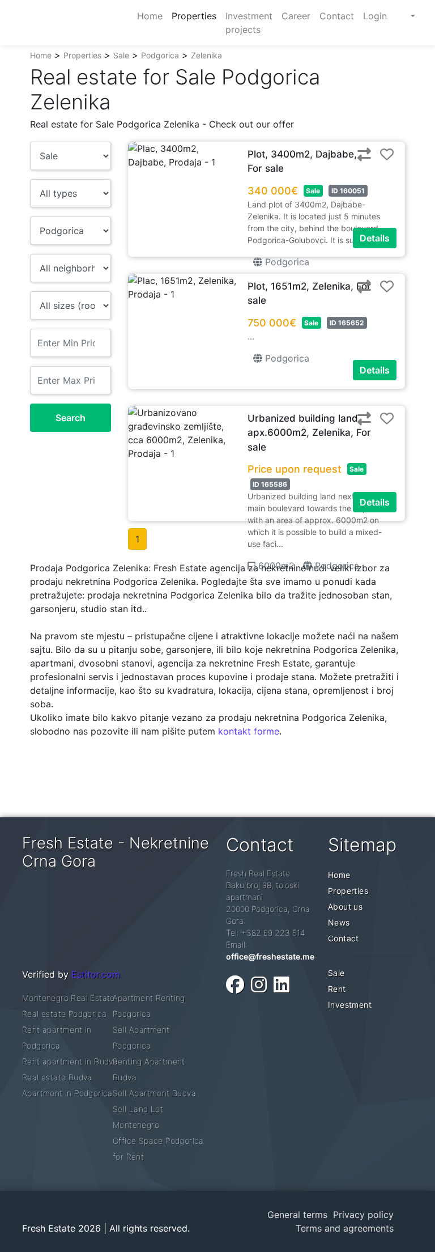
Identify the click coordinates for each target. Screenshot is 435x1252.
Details (375, 238)
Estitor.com (95, 974)
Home (41, 55)
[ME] (402, 16)
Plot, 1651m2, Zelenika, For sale (309, 294)
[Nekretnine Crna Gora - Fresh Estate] (72, 23)
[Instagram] (259, 985)
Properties (82, 55)
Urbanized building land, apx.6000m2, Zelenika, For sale (309, 433)
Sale (121, 55)
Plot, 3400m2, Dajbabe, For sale (302, 161)
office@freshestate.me (270, 956)
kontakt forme (248, 731)
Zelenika (206, 55)
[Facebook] (235, 985)
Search (71, 417)
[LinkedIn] (281, 985)
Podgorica (160, 55)
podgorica (285, 262)
